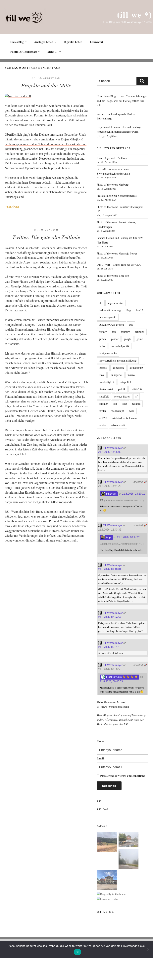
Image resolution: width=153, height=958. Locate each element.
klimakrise (118, 368)
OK (77, 952)
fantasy (103, 332)
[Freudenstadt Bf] (107, 880)
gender (115, 339)
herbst (102, 346)
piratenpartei (106, 389)
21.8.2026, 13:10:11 (133, 493)
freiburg (125, 332)
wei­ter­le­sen (12, 206)
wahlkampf (117, 411)
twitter (102, 411)
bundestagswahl (107, 317)
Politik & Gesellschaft (23, 52)
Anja (108, 537)
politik (122, 389)
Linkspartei (116, 375)
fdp (114, 332)
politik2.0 (136, 389)
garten (102, 339)
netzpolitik (126, 382)
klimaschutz (136, 368)
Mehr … (52, 52)
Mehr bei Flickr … (107, 912)
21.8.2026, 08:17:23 (128, 537)
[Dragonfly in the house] (111, 894)
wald (131, 411)
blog (128, 310)
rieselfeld (104, 396)
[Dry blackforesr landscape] (107, 842)
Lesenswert (96, 42)
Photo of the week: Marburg (112, 184)
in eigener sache (108, 353)
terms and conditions (132, 776)
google (127, 339)
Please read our (122, 776)
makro (131, 375)
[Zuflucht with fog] (128, 840)
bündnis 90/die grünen (111, 324)
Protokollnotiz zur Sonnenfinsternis (116, 196)
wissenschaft (118, 425)
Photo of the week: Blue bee (113, 275)
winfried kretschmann (124, 418)
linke (101, 375)
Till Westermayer (112, 447)
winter (102, 425)
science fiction (122, 396)
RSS (126, 724)
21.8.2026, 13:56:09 (109, 451)
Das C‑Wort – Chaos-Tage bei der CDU (119, 264)
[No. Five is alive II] (18, 96)
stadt (124, 403)
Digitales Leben (73, 42)
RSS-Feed (102, 809)
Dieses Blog (17, 42)
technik (136, 403)
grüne (139, 339)
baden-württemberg (110, 310)
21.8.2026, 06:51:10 (109, 647)
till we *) (134, 14)
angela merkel (115, 303)
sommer (103, 403)
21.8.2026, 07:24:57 (109, 617)
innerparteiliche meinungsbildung (117, 360)
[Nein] (148, 949)
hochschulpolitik (120, 346)
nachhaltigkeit (107, 382)
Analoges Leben (43, 42)
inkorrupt (110, 493)
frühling (139, 332)
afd (100, 303)
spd (115, 403)
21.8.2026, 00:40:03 (111, 681)
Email (100, 758)
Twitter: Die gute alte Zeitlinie (46, 237)
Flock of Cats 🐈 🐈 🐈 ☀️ (121, 676)
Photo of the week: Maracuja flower (117, 253)
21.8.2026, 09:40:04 (109, 569)
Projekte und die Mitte (46, 85)
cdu (131, 324)
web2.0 (103, 418)
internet (103, 368)
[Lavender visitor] (108, 899)
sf (136, 396)
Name (100, 741)
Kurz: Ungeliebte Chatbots (112, 158)
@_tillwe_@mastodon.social (113, 707)
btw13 (139, 310)
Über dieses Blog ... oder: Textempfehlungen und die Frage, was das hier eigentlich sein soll (122, 100)
